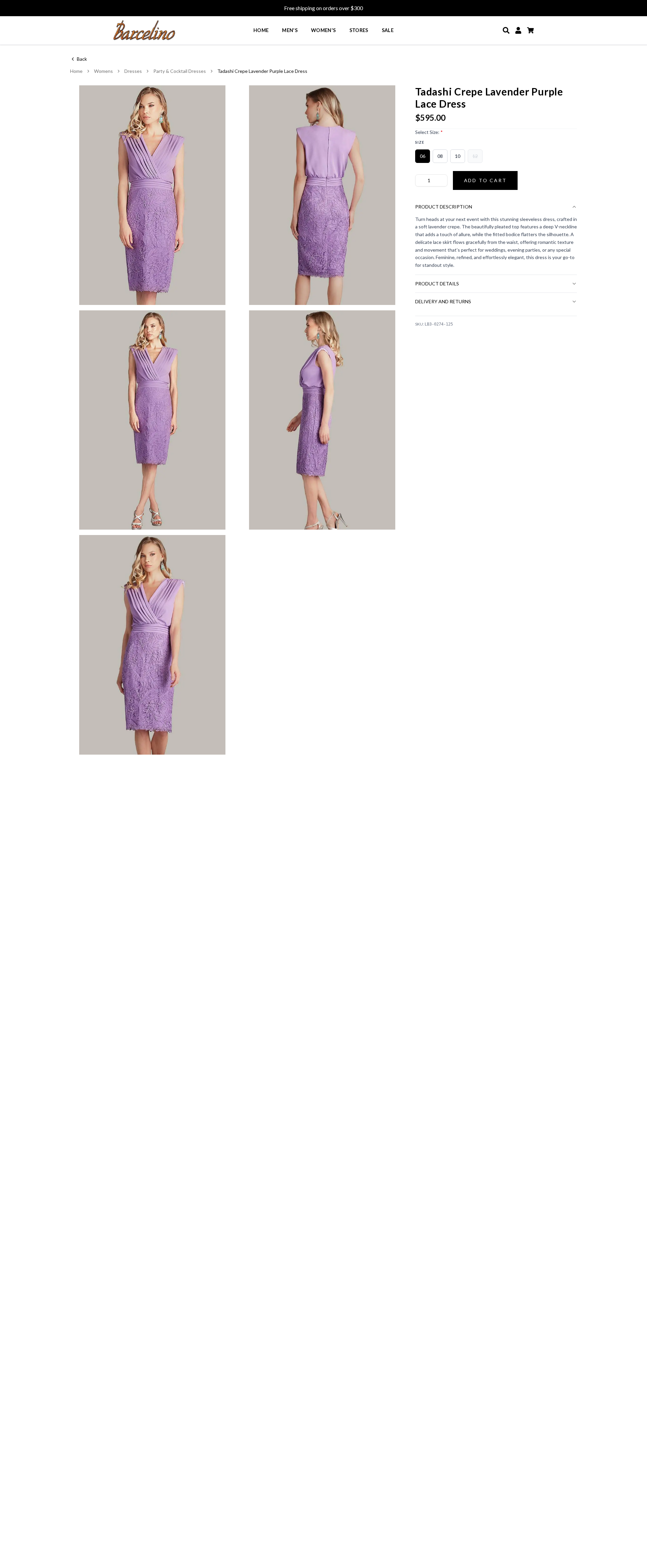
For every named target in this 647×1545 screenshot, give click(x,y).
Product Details (437, 283)
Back (82, 59)
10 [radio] (457, 156)
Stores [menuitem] (358, 30)
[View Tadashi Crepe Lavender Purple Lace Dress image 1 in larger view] (152, 195)
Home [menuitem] (261, 30)
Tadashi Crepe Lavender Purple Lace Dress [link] (262, 71)
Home (76, 71)
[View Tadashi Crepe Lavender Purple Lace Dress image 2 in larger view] (322, 195)
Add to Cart (485, 180)
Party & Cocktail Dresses (179, 71)
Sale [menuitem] (388, 30)
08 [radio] (440, 156)
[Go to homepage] (144, 30)
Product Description (443, 206)
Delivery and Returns (443, 301)
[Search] (506, 30)
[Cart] (530, 30)
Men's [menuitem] (290, 30)
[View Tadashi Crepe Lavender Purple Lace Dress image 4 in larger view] (322, 420)
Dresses (133, 71)
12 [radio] (475, 156)
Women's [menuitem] (323, 30)
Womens (103, 71)
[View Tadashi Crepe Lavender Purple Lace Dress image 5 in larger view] (152, 645)
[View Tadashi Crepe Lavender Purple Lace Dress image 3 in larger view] (152, 420)
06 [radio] (422, 156)
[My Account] (518, 30)
